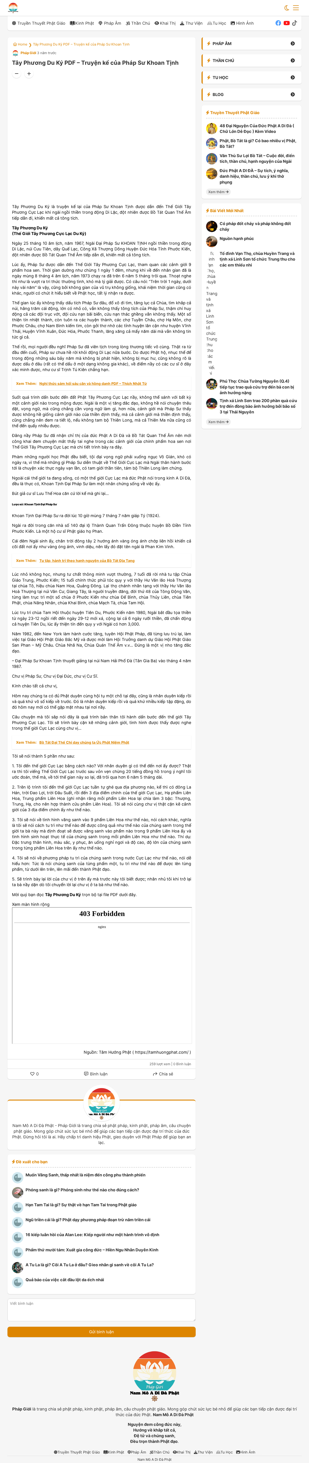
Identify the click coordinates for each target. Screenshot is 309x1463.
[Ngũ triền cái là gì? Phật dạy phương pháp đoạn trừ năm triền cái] (17, 1226)
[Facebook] (278, 23)
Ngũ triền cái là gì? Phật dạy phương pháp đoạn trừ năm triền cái (88, 1219)
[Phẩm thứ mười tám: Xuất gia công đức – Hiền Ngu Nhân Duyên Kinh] (17, 1256)
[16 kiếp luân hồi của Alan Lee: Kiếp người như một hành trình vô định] (17, 1241)
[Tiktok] (294, 23)
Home (22, 44)
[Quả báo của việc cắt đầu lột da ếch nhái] (17, 1286)
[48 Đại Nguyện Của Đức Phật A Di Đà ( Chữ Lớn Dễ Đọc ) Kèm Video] (211, 132)
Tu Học (219, 23)
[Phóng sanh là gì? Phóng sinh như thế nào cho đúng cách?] (17, 1196)
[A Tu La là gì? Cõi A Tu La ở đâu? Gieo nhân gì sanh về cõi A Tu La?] (17, 1271)
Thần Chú (140, 23)
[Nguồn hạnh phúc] (211, 245)
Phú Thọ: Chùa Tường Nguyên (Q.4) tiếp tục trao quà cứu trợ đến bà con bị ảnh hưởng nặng (257, 387)
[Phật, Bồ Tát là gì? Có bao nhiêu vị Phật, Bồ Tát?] (211, 147)
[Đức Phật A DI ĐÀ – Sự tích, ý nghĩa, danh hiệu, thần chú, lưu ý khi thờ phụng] (211, 177)
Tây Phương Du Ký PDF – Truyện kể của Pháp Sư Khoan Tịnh (81, 44)
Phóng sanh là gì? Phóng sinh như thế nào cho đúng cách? (82, 1189)
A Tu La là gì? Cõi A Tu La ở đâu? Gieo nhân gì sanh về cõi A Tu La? (90, 1264)
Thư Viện (194, 23)
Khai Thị (168, 23)
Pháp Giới (28, 53)
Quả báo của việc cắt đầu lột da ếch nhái (65, 1279)
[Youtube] (286, 23)
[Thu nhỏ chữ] (16, 73)
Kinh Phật (84, 23)
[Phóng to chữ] (28, 73)
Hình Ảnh (245, 23)
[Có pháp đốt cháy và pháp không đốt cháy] (211, 230)
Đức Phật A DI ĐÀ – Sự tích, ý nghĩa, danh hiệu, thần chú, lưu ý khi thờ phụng (254, 176)
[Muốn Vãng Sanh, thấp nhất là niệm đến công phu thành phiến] (17, 1182)
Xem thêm (217, 192)
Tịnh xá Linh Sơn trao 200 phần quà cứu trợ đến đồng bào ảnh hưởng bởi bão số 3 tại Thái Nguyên (258, 406)
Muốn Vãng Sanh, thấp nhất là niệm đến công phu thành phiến (85, 1175)
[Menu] (296, 8)
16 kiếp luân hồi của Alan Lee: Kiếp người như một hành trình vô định (92, 1234)
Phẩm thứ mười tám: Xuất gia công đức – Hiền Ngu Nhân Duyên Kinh (92, 1249)
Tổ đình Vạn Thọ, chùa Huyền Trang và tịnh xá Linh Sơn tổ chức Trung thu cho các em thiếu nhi (257, 259)
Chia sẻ (165, 1074)
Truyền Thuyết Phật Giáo (41, 23)
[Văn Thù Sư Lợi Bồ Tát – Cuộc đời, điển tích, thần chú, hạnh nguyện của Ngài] (211, 163)
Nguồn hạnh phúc (237, 238)
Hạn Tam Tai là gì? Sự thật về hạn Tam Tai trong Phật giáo (81, 1204)
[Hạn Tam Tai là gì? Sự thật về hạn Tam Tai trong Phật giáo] (17, 1211)
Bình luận (98, 1074)
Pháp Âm (112, 23)
